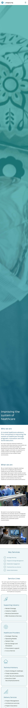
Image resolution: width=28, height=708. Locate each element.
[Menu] (25, 2)
